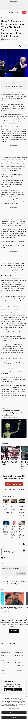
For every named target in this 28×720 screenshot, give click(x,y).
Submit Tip (14, 630)
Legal (16, 660)
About (2, 660)
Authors (3, 665)
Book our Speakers (6, 668)
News (2, 650)
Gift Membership (19, 655)
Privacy (3, 673)
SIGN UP (24, 12)
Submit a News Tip (19, 670)
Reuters (17, 104)
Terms (3, 670)
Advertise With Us (5, 662)
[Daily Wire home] (14, 12)
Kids (2, 657)
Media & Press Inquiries (20, 662)
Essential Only (14, 712)
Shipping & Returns (19, 665)
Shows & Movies (5, 652)
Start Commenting (14, 484)
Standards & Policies (20, 668)
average (23, 361)
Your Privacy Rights (20, 657)
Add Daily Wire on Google (15, 86)
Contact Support (19, 652)
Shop (2, 655)
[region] (14, 707)
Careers (17, 650)
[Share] (25, 46)
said (7, 190)
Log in (22, 489)
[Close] (26, 696)
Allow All (14, 717)
